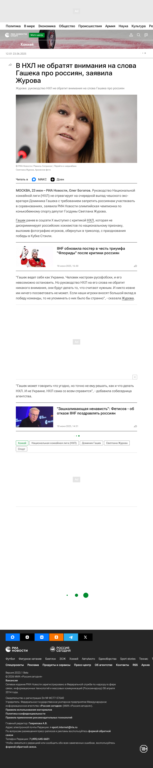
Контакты (122, 665)
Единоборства (107, 658)
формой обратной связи (21, 746)
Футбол (10, 658)
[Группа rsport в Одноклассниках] (56, 637)
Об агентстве (103, 665)
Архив (145, 665)
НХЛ (90, 220)
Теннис (143, 658)
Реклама (33, 665)
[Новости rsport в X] (85, 637)
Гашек (21, 220)
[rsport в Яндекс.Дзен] (27, 637)
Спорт (21, 448)
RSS (135, 665)
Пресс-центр (82, 665)
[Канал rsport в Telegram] (71, 637)
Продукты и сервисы (56, 665)
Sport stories (127, 658)
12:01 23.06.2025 (16, 53)
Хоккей (22, 442)
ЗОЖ (63, 658)
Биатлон (50, 658)
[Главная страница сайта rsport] (24, 35)
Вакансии (12, 680)
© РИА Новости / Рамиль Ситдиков (34, 166)
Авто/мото (88, 658)
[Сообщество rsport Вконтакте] (42, 637)
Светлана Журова (117, 442)
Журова (128, 298)
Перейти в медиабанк (65, 166)
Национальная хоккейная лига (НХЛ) (54, 442)
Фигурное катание (30, 658)
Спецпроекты (15, 665)
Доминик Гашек (91, 442)
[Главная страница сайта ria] (6, 35)
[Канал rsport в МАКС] (13, 637)
